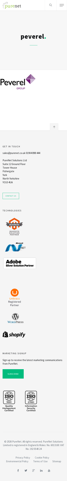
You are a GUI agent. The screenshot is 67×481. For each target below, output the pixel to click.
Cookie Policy (42, 457)
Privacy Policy (22, 457)
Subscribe (13, 374)
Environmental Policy (17, 461)
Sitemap (56, 461)
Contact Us (10, 196)
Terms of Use (40, 461)
